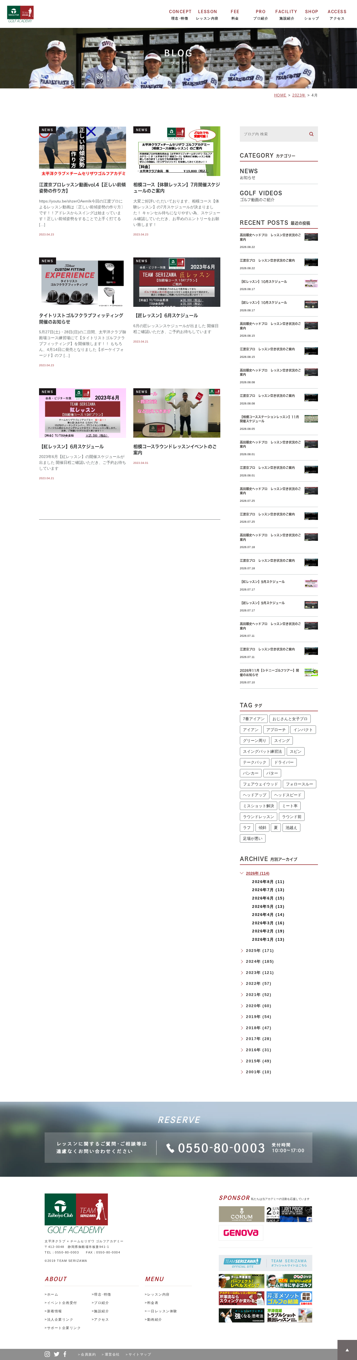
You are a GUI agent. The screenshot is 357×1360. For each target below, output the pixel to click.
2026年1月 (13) (268, 939)
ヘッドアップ (254, 795)
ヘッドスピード (287, 795)
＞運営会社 (112, 1354)
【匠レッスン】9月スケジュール (262, 602)
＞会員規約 (88, 1354)
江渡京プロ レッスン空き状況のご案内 (267, 260)
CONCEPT (180, 11)
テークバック (254, 762)
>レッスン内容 (157, 1294)
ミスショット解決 (258, 806)
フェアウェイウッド (260, 784)
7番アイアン (254, 719)
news (47, 129)
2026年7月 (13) (268, 890)
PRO (261, 11)
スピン (295, 751)
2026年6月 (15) (268, 898)
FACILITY (286, 11)
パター (272, 773)
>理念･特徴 (101, 1294)
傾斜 (262, 827)
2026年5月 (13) (268, 906)
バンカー (251, 773)
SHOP (312, 11)
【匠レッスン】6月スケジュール (165, 315)
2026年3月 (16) (268, 923)
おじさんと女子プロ (290, 719)
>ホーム (51, 1294)
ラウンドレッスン (258, 816)
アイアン (251, 729)
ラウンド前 (291, 816)
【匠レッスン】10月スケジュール (263, 302)
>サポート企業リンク (63, 1328)
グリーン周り (254, 740)
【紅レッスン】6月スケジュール (71, 446)
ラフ (247, 827)
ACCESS (337, 11)
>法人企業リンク (59, 1320)
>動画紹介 (153, 1320)
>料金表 (151, 1303)
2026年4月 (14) (268, 914)
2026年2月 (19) (268, 931)
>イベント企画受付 (61, 1303)
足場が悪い (252, 838)
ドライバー (284, 762)
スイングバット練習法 (262, 751)
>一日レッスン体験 (161, 1311)
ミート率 (290, 806)
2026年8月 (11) (268, 881)
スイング (282, 740)
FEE (235, 11)
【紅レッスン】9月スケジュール (262, 581)
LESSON (208, 11)
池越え (291, 827)
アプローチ (276, 729)
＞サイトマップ (138, 1354)
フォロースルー (299, 784)
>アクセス (100, 1320)
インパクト (303, 729)
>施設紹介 (100, 1311)
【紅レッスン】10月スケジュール (263, 281)
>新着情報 (53, 1311)
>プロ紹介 (100, 1303)
